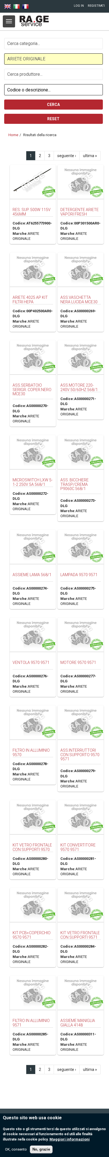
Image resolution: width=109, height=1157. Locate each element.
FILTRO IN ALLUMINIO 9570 (31, 752)
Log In (79, 6)
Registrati (96, 6)
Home (13, 135)
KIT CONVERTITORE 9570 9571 (78, 847)
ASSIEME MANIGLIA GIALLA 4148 (77, 1022)
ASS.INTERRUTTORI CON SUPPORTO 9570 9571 (79, 754)
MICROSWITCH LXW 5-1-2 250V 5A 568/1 (33, 482)
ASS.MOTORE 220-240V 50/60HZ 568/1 (79, 387)
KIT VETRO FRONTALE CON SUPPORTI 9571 (80, 935)
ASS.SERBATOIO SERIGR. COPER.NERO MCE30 (32, 389)
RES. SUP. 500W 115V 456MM (32, 211)
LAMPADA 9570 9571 (79, 574)
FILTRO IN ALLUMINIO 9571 (31, 1022)
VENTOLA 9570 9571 (31, 662)
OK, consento (16, 1149)
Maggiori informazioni (69, 1139)
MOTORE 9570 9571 (78, 662)
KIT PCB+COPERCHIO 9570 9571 (32, 935)
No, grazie (41, 1149)
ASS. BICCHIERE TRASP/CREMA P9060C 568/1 (74, 484)
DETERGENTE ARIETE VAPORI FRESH (79, 211)
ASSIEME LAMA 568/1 (32, 574)
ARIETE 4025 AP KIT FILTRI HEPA (30, 299)
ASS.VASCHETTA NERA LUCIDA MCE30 (79, 299)
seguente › (66, 155)
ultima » (90, 155)
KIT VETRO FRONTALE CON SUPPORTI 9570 (32, 847)
